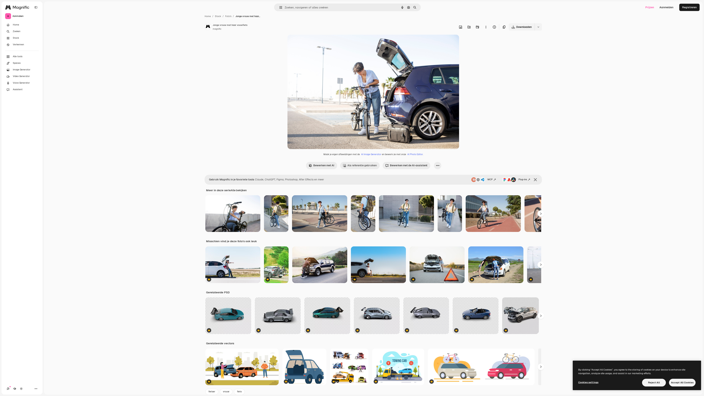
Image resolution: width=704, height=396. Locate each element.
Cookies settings (588, 382)
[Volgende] (541, 213)
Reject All (654, 382)
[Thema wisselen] (21, 389)
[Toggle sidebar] (36, 7)
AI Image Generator (371, 154)
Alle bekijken (239, 190)
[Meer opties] (485, 27)
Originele (311, 41)
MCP (490, 179)
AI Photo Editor (415, 154)
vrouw (226, 391)
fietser (211, 391)
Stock (218, 16)
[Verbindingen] (8, 389)
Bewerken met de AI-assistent (408, 165)
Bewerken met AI (323, 165)
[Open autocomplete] (279, 7)
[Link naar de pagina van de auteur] (208, 27)
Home (208, 16)
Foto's (228, 16)
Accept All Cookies (682, 382)
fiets (239, 391)
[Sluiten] (535, 179)
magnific (217, 28)
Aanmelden (666, 7)
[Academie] (15, 389)
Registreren (689, 7)
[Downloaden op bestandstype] (538, 27)
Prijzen (649, 7)
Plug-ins (522, 179)
